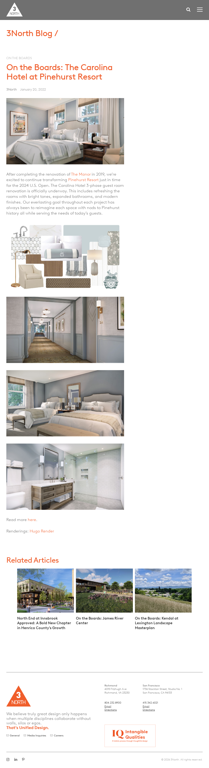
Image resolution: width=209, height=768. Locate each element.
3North (11, 89)
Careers (58, 735)
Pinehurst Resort (83, 179)
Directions (110, 709)
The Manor (81, 174)
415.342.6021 (150, 702)
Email (107, 706)
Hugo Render (42, 531)
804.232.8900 (112, 702)
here (32, 519)
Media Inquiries (36, 735)
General (15, 735)
